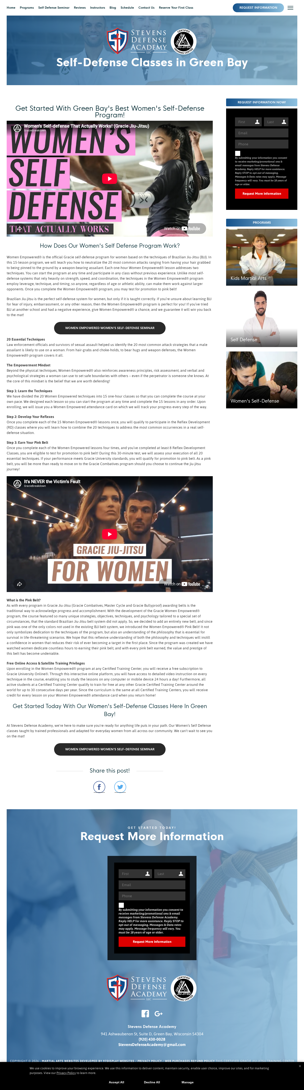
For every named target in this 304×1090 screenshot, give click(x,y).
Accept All (116, 1082)
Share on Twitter (120, 787)
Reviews (80, 8)
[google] (158, 1016)
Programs (27, 8)
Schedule (127, 8)
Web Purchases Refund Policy (190, 1061)
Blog (112, 8)
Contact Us (146, 8)
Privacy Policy (150, 1061)
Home (11, 8)
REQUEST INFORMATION (258, 8)
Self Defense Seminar (53, 8)
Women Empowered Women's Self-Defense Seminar (109, 328)
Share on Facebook (99, 787)
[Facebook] (145, 1016)
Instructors (97, 8)
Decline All (152, 1082)
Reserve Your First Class (176, 8)
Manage (188, 1082)
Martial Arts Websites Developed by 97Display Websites (88, 1061)
